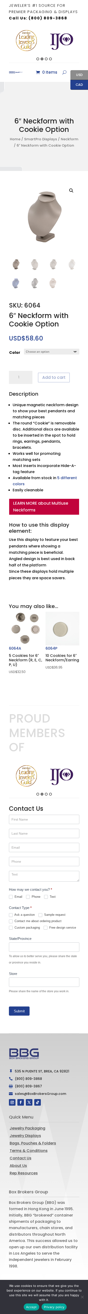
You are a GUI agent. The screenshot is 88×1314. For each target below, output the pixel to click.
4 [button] (50, 59)
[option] (26, 40)
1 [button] (37, 59)
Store (13, 974)
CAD (76, 85)
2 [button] (42, 59)
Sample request (54, 914)
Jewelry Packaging (27, 1128)
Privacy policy (54, 1307)
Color (14, 352)
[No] (82, 1297)
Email (18, 896)
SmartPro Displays (40, 139)
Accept (31, 1307)
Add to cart (53, 377)
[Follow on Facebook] (20, 1102)
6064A (25, 660)
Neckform (69, 139)
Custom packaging (27, 927)
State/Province (20, 939)
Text (52, 896)
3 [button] (46, 59)
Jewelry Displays (25, 1135)
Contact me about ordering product (37, 921)
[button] (6, 44)
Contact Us (20, 1158)
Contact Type (20, 908)
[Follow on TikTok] (37, 1102)
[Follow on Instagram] (12, 1102)
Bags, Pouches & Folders (33, 1143)
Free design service (62, 927)
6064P (62, 658)
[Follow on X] (29, 1102)
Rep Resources (24, 1173)
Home (15, 139)
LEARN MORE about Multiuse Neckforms (40, 506)
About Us (18, 1165)
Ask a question (24, 914)
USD (76, 75)
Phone (35, 896)
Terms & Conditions (29, 1150)
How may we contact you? (30, 889)
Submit (19, 1011)
